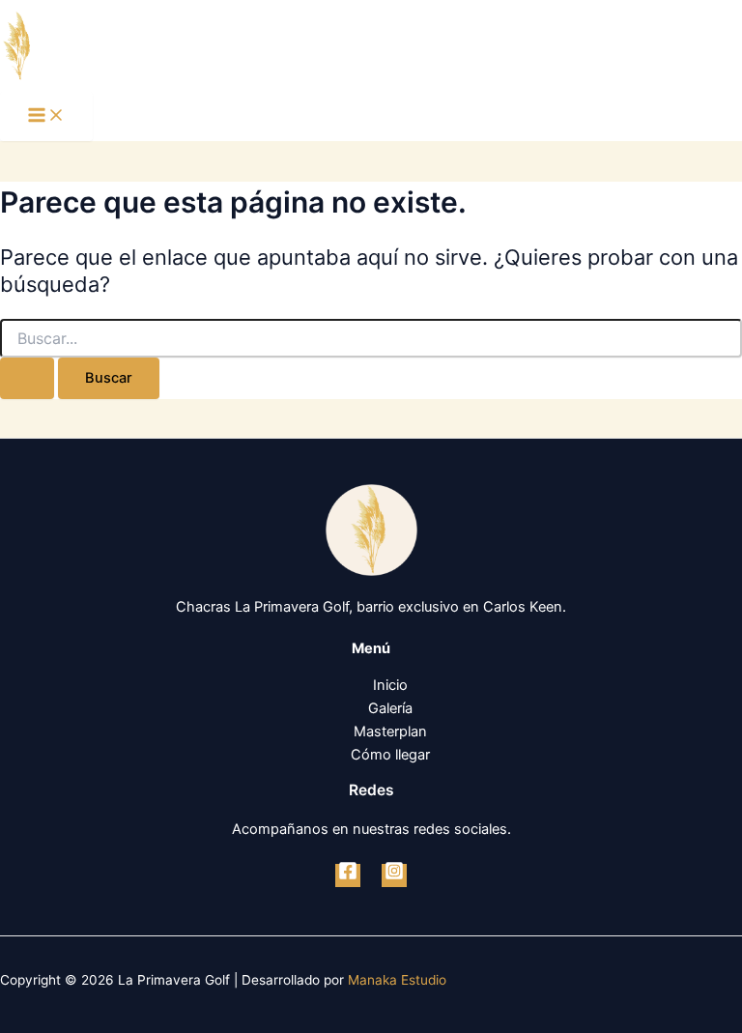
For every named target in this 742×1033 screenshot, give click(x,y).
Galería (390, 708)
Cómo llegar (390, 754)
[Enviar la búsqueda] (27, 378)
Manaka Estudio (397, 980)
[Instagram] (394, 875)
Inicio (390, 685)
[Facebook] (347, 875)
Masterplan (390, 731)
